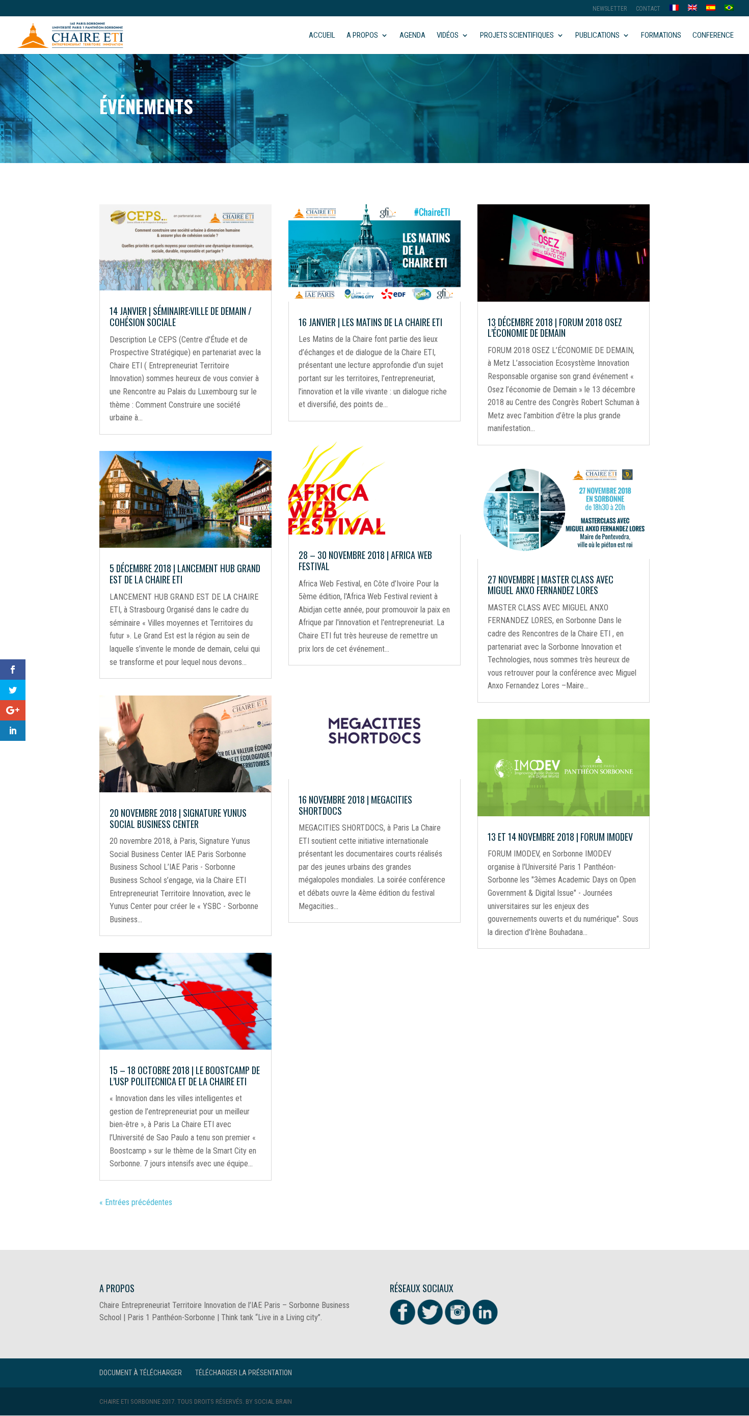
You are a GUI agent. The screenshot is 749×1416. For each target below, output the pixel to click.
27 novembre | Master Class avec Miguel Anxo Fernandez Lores (550, 585)
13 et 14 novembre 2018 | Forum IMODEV (560, 836)
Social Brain (273, 1401)
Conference (713, 36)
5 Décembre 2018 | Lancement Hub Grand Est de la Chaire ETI (185, 574)
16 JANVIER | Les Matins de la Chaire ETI (370, 322)
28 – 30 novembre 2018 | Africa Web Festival (365, 560)
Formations (661, 36)
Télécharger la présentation (243, 1373)
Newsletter (610, 9)
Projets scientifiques (517, 36)
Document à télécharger (140, 1373)
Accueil (322, 36)
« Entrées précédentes (135, 1202)
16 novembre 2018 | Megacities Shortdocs (355, 805)
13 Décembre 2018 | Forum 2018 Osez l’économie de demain (555, 327)
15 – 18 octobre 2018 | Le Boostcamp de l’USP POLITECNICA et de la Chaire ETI (185, 1075)
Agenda (412, 36)
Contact (648, 9)
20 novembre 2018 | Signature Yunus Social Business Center (178, 818)
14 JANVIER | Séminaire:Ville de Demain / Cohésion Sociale (181, 316)
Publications (597, 36)
